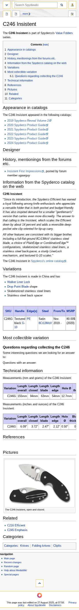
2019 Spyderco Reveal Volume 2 (28, 120)
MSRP (70, 311)
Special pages (11, 574)
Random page (11, 566)
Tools (72, 14)
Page (7, 14)
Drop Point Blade (18, 286)
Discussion (16, 14)
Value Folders (64, 33)
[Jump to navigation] (7, 5)
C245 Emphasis (17, 530)
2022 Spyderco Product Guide (26, 134)
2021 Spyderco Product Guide (26, 129)
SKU (8, 311)
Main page (9, 558)
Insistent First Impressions (24, 171)
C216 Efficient (16, 525)
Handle (19, 311)
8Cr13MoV (45, 323)
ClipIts (57, 545)
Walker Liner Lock (18, 282)
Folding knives (41, 545)
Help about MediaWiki (15, 570)
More (25, 13)
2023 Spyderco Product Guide (26, 138)
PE (29, 318)
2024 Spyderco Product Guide (26, 143)
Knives (24, 545)
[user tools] (72, 5)
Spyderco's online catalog (47, 261)
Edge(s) (32, 311)
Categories (11, 545)
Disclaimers (55, 605)
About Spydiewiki (37, 605)
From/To (59, 311)
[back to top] (39, 583)
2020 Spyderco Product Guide (26, 125)
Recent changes (13, 562)
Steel (45, 311)
